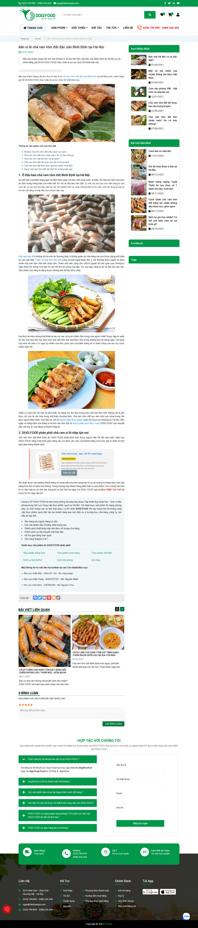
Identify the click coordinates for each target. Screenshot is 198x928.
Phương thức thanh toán (97, 890)
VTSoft (108, 924)
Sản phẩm (58, 27)
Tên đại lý (121, 765)
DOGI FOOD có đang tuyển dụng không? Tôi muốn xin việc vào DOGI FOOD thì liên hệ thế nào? (59, 815)
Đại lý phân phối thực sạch (86, 423)
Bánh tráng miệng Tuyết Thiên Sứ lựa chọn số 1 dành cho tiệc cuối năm (163, 185)
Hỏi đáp (67, 906)
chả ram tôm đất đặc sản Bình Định (79, 76)
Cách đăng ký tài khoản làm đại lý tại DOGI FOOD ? (53, 759)
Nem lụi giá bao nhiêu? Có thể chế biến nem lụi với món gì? (163, 221)
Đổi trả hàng (124, 890)
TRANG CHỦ (35, 27)
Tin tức (38, 39)
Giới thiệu (67, 890)
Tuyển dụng (69, 901)
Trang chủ (25, 39)
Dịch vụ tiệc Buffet (32, 560)
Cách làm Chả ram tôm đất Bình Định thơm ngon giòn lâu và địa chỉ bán (95, 654)
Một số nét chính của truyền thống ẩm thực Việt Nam (163, 74)
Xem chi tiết (69, 472)
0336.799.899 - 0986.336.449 (161, 27)
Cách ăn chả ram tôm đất (49, 260)
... (66, 698)
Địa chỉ (119, 807)
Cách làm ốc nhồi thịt (160, 151)
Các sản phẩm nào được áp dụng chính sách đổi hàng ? (55, 792)
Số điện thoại (123, 779)
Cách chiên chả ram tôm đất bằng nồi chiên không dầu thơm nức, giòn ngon (42, 671)
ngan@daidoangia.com (34, 904)
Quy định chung (125, 901)
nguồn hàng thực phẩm (71, 419)
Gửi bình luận (113, 723)
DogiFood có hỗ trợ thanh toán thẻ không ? (49, 781)
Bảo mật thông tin (127, 906)
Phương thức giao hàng (96, 901)
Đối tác (97, 27)
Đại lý (121, 895)
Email (119, 793)
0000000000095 (68, 459)
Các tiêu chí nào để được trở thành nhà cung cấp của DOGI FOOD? (61, 803)
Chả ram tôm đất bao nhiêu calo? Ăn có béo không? (163, 120)
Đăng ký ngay (140, 823)
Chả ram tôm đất (27, 256)
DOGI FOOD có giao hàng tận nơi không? (48, 827)
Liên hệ (128, 27)
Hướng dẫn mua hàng (95, 895)
